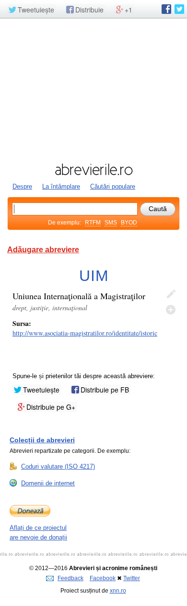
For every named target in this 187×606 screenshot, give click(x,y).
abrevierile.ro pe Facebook (166, 9)
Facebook (103, 578)
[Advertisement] (93, 89)
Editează (170, 294)
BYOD (129, 222)
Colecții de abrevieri (42, 440)
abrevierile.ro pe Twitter (179, 9)
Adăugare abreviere (43, 250)
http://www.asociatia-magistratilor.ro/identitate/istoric (84, 332)
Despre (22, 186)
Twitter (131, 578)
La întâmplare (61, 186)
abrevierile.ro (93, 169)
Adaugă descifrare (170, 309)
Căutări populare (112, 186)
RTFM (93, 222)
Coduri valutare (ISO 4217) (58, 466)
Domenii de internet (48, 483)
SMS (111, 222)
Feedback (70, 578)
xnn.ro (118, 590)
